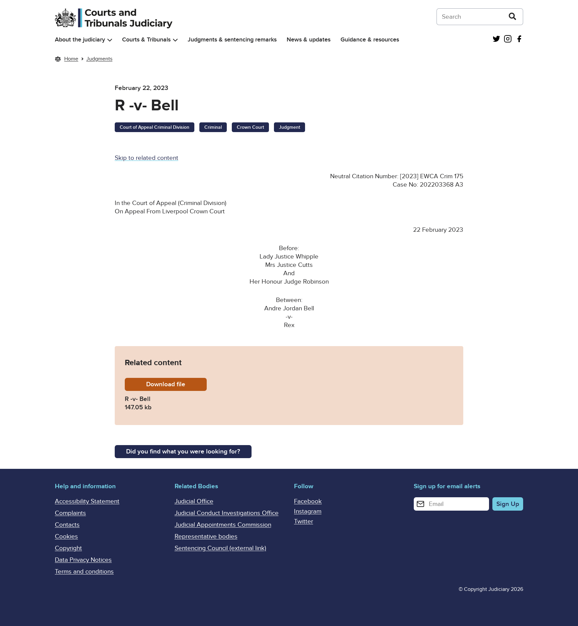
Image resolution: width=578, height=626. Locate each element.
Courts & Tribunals (146, 39)
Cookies (66, 536)
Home (71, 59)
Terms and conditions (84, 572)
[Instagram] (508, 39)
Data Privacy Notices (83, 560)
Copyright (68, 548)
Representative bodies (206, 536)
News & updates (308, 39)
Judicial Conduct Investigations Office (227, 513)
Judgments (99, 59)
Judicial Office (194, 501)
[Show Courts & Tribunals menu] (175, 39)
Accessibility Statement (87, 501)
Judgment (289, 127)
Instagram (307, 511)
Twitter (303, 521)
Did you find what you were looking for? (183, 451)
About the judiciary (80, 39)
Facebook (308, 501)
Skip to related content (146, 158)
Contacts (67, 525)
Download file (176, 384)
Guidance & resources (370, 39)
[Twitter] (496, 39)
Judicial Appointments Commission (223, 525)
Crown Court (250, 127)
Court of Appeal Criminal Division (154, 127)
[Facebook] (519, 39)
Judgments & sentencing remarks (232, 39)
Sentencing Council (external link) (220, 548)
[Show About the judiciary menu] (109, 39)
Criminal (213, 127)
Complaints (70, 513)
